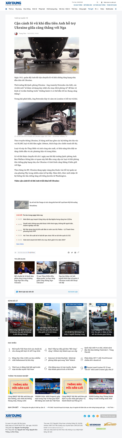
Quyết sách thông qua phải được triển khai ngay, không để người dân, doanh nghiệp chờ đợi (48, 224)
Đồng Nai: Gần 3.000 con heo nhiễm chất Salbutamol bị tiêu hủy (26, 359)
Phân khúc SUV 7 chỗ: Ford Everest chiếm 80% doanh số (98, 359)
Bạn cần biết (13, 407)
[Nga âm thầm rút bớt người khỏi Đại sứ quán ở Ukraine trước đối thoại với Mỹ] (69, 267)
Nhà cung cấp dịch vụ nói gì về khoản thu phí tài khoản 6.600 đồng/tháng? (21, 332)
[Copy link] (78, 253)
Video (102, 9)
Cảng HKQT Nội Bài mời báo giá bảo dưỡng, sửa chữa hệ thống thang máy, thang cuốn (20, 398)
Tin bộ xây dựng (112, 5)
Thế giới (90, 9)
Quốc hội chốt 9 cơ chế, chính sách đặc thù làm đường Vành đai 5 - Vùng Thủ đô (99, 350)
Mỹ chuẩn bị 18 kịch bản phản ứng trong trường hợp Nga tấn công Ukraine (24, 279)
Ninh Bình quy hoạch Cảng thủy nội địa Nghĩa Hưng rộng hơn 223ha (47, 219)
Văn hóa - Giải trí (64, 9)
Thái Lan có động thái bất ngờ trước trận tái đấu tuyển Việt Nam (26, 368)
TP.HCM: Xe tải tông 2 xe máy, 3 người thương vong (74, 333)
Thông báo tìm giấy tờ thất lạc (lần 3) (33, 407)
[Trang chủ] (6, 9)
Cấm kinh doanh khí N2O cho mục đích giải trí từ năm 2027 (44, 240)
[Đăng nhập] (102, 2)
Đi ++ (97, 9)
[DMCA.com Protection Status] (101, 429)
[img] (46, 118)
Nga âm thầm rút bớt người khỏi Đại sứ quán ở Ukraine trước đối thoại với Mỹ (69, 279)
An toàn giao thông (99, 5)
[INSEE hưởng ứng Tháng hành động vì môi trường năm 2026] (101, 386)
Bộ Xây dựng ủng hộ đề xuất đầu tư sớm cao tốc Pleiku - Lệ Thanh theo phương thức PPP (48, 230)
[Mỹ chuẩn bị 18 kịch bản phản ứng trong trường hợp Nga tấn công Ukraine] (24, 267)
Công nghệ (82, 9)
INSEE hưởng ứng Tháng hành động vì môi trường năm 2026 (101, 397)
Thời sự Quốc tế (21, 18)
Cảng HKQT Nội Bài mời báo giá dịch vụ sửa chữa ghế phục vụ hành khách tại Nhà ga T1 (74, 398)
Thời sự (11, 9)
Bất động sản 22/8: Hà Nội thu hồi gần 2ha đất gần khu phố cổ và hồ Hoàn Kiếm (47, 331)
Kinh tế (34, 9)
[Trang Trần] (16, 33)
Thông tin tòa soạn (108, 416)
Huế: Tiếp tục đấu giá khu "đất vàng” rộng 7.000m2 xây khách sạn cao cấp (62, 350)
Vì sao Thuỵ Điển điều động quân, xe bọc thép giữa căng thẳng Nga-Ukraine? (46, 279)
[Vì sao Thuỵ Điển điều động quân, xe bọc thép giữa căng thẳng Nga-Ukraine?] (47, 267)
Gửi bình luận (73, 292)
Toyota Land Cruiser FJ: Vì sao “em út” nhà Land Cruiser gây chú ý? (98, 368)
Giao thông (26, 9)
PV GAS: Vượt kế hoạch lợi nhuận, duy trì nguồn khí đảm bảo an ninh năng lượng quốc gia (76, 407)
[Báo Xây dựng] (13, 3)
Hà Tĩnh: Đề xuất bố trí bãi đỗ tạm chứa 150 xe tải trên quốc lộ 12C (47, 235)
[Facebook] (69, 253)
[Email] (75, 253)
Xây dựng (18, 9)
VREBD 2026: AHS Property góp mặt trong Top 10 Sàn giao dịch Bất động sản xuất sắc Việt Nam (47, 398)
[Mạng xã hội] (93, 416)
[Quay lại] (15, 252)
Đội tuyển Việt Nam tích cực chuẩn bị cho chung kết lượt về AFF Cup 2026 (26, 350)
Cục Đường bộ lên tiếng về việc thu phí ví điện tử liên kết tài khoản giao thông (101, 332)
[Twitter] (72, 253)
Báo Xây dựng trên (22, 252)
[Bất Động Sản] (93, 424)
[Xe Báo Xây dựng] (110, 424)
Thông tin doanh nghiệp (18, 376)
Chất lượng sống (52, 9)
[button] (60, 338)
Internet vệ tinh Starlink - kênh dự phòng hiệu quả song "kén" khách (61, 359)
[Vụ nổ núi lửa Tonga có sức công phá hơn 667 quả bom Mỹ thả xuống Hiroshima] (21, 205)
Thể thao (74, 9)
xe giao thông (78, 5)
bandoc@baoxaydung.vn (55, 427)
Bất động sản (88, 5)
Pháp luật (42, 9)
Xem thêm (20, 244)
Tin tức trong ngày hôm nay (33, 215)
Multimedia (109, 9)
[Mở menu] (116, 9)
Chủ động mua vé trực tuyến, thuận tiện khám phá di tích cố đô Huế (62, 368)
